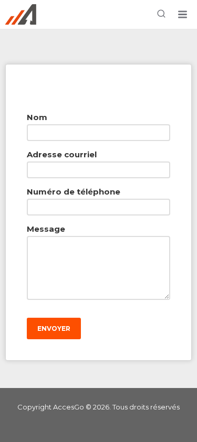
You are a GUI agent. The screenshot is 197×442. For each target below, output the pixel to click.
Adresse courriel (62, 154)
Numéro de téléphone (73, 192)
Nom (37, 117)
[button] (182, 14)
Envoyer (53, 328)
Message (46, 229)
